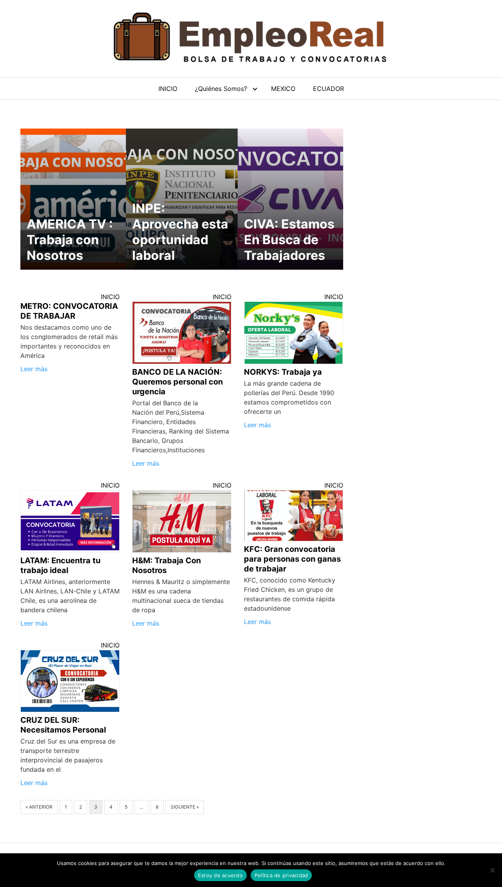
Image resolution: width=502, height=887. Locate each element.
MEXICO (283, 89)
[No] (492, 870)
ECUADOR (328, 89)
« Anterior (39, 807)
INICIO (167, 89)
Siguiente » (185, 807)
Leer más (33, 369)
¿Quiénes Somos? (221, 89)
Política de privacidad (281, 875)
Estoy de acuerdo (220, 875)
